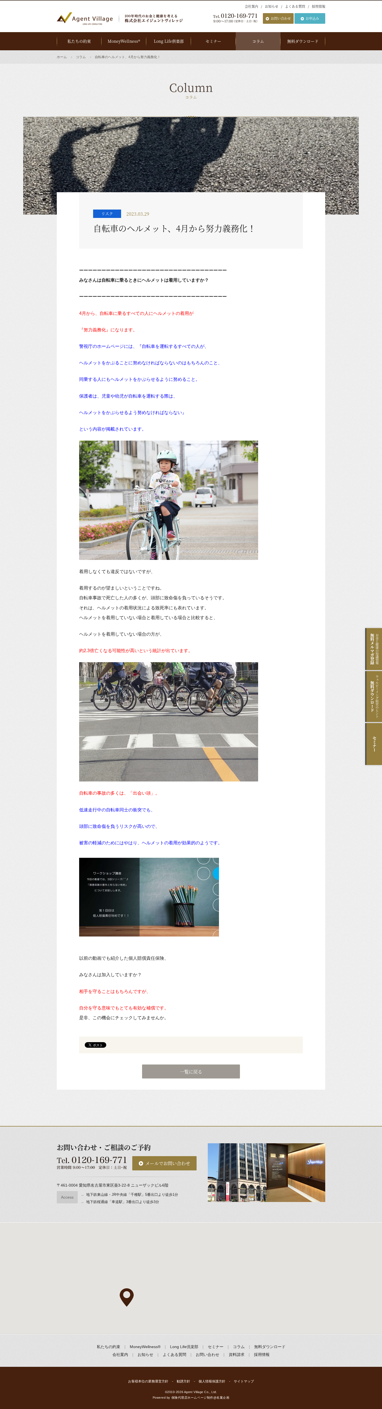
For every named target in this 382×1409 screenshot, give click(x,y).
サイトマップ (244, 1381)
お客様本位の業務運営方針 (148, 1381)
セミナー (213, 41)
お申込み (312, 18)
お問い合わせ (281, 18)
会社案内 (251, 6)
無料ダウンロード (303, 41)
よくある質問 (295, 6)
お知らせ (271, 6)
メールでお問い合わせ (167, 1163)
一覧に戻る (191, 1071)
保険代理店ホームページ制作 (192, 1397)
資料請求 (236, 1354)
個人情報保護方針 (212, 1381)
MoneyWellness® (124, 41)
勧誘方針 (183, 1381)
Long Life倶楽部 (169, 41)
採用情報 (318, 6)
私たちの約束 (79, 41)
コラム (258, 41)
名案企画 (222, 1397)
